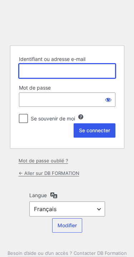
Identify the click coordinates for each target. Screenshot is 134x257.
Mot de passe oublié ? (43, 160)
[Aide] (80, 117)
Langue (38, 195)
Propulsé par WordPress (67, 22)
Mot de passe (35, 88)
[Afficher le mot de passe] (108, 99)
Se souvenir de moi (53, 118)
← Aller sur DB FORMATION (49, 173)
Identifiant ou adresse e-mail (52, 59)
